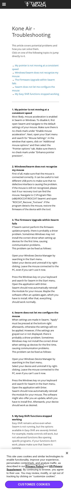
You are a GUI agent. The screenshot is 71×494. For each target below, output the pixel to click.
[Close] (67, 453)
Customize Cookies (34, 484)
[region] (35, 471)
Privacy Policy (34, 466)
